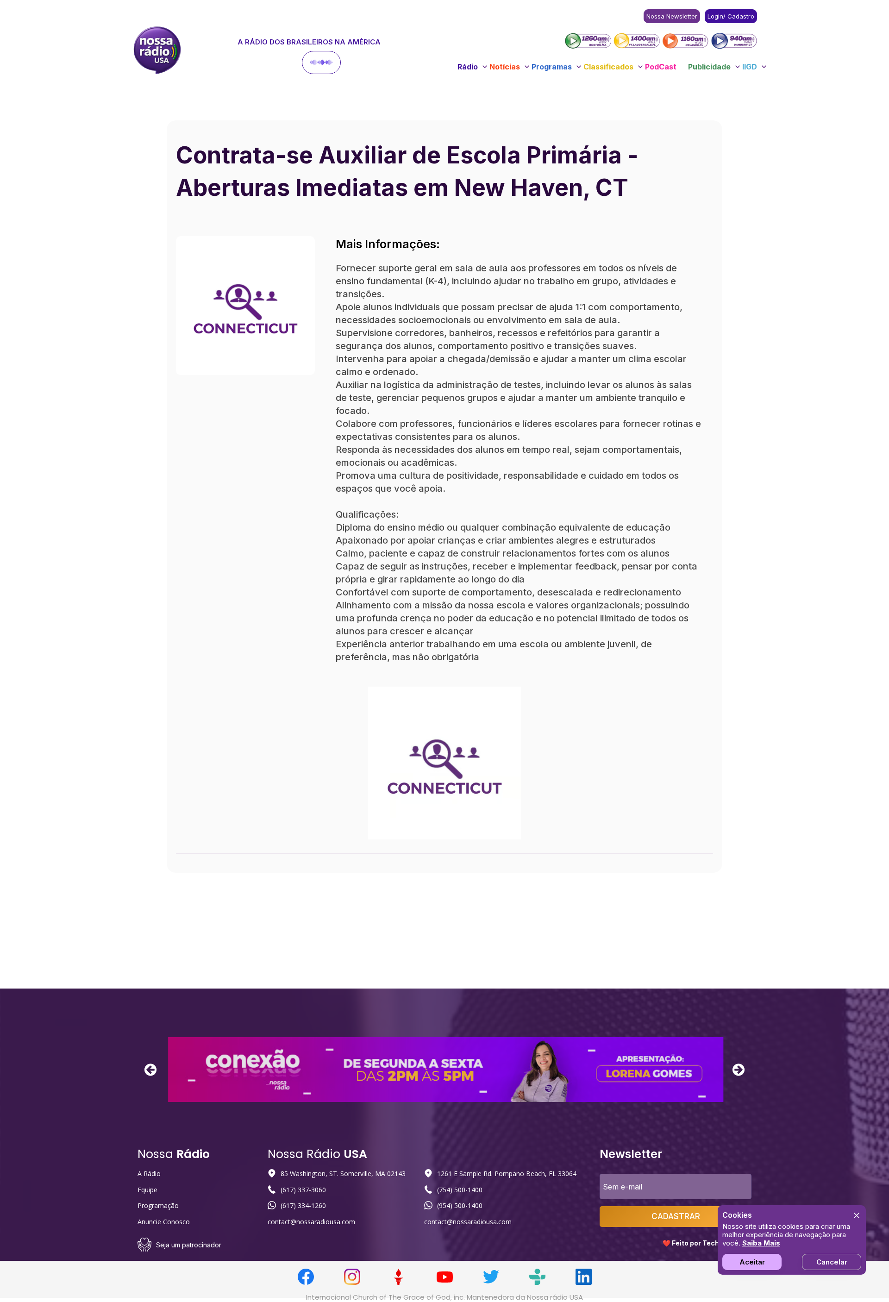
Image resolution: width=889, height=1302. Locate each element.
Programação (158, 1205)
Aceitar (752, 1262)
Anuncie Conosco (164, 1221)
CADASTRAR (675, 1216)
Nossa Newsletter (671, 16)
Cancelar (831, 1262)
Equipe (147, 1189)
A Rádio (149, 1173)
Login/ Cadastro (730, 16)
